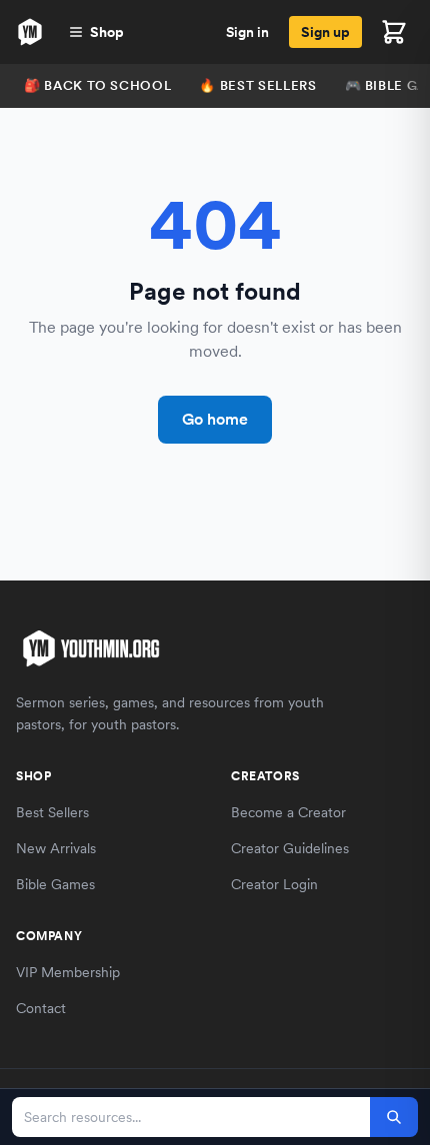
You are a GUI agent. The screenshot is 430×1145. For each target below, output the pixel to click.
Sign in (247, 32)
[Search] (394, 1117)
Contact (41, 1008)
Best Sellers (52, 812)
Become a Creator (288, 812)
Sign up (325, 32)
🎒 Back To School (97, 85)
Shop (107, 32)
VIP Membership (68, 972)
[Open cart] (394, 32)
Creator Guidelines (290, 848)
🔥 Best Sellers (257, 85)
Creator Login (274, 884)
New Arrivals (56, 848)
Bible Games (55, 884)
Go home (215, 419)
